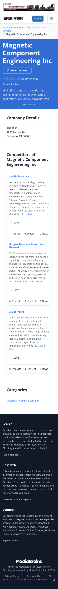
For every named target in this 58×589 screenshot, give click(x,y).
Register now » (10, 540)
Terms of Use (34, 576)
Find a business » (12, 454)
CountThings (16, 311)
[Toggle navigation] (51, 18)
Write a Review (11, 84)
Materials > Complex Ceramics (23, 400)
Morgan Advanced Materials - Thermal (26, 246)
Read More (28, 214)
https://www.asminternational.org (34, 579)
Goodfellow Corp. (19, 176)
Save (16, 222)
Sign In (38, 18)
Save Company (19, 70)
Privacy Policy (12, 576)
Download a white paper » (17, 499)
